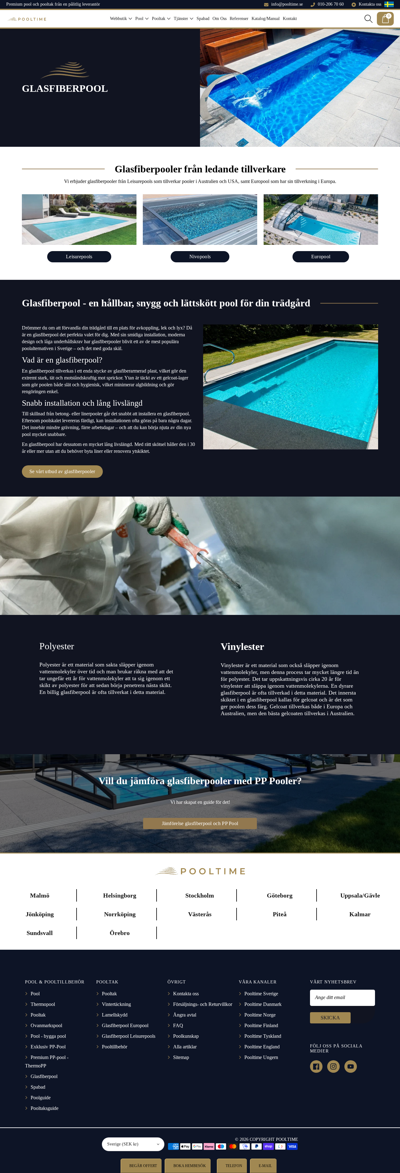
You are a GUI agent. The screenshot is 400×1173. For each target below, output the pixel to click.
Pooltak (38, 1014)
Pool (35, 993)
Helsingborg (119, 895)
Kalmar (360, 914)
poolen (45, 384)
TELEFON (233, 1166)
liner (98, 451)
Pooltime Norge (260, 1014)
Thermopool (43, 1004)
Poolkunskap (186, 1036)
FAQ (178, 1025)
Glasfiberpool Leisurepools (128, 1036)
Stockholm (199, 895)
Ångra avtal (184, 1014)
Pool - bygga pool (48, 1036)
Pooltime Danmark (263, 1004)
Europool (320, 256)
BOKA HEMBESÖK (189, 1166)
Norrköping (120, 914)
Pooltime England (262, 1046)
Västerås (200, 914)
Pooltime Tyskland (262, 1036)
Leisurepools (79, 256)
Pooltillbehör (114, 1046)
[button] (121, 18)
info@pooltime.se (287, 4)
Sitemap (181, 1057)
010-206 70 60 (331, 4)
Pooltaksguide (44, 1108)
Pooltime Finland (261, 1025)
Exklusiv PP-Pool (48, 1046)
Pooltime (287, 1139)
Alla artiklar (185, 1046)
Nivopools (200, 256)
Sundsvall (40, 932)
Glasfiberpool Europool (125, 1025)
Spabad (38, 1087)
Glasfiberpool (44, 1076)
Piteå (280, 914)
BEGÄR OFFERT (142, 1166)
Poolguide (41, 1097)
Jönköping (40, 914)
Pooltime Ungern (261, 1057)
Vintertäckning (116, 1004)
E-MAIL (265, 1166)
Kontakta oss (370, 4)
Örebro (120, 932)
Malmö (39, 895)
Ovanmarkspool (46, 1025)
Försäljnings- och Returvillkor (202, 1004)
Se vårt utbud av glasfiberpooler (62, 471)
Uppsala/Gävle (360, 895)
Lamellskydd (115, 1014)
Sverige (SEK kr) (122, 1144)
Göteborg (279, 895)
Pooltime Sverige (261, 993)
